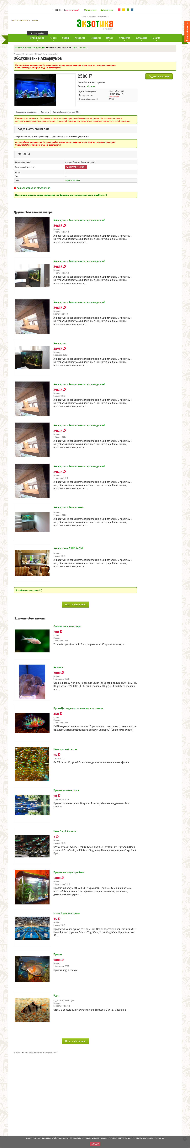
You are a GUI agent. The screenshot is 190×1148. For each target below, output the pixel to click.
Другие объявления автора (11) (66, 112)
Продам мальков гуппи (66, 790)
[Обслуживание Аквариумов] (35, 75)
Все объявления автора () (29, 590)
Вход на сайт (91, 10)
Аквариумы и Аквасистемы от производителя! (79, 220)
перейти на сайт (72, 180)
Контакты (45, 112)
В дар (56, 995)
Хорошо (95, 1144)
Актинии (58, 667)
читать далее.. (80, 47)
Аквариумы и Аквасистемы (68, 507)
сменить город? (72, 10)
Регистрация (108, 10)
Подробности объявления (26, 112)
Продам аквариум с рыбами (68, 872)
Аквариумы (59, 343)
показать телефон (76, 167)
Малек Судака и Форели (66, 913)
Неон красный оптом (65, 749)
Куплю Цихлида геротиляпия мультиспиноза (78, 708)
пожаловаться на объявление (33, 188)
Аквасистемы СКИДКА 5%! (68, 548)
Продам (57, 954)
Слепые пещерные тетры (67, 626)
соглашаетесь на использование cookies (147, 1138)
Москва (91, 86)
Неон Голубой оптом (64, 831)
